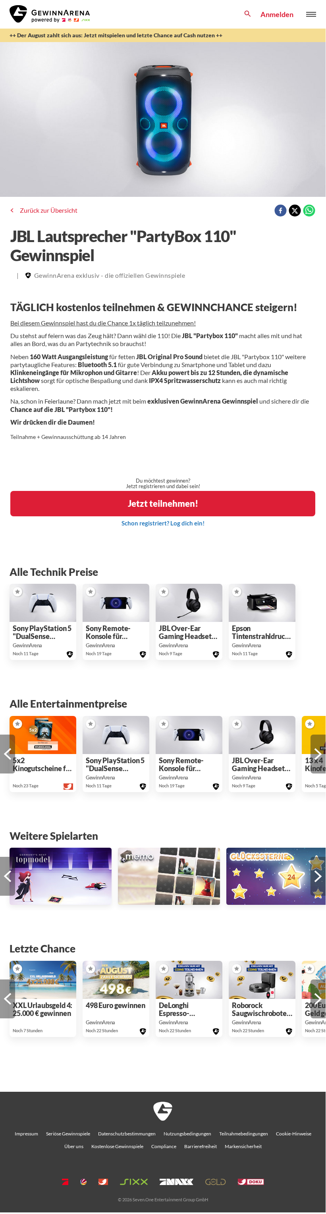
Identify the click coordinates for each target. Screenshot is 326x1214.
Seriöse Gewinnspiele (68, 1134)
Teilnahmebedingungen (243, 1134)
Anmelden (276, 14)
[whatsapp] (309, 211)
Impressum (26, 1134)
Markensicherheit (243, 1146)
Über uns (73, 1146)
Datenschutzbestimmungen (127, 1134)
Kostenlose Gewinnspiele (117, 1146)
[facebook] (280, 211)
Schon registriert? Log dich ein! (163, 523)
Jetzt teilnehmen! (163, 503)
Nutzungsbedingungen (187, 1134)
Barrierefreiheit (200, 1146)
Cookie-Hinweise (293, 1134)
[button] (17, 591)
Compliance (163, 1146)
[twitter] (295, 211)
